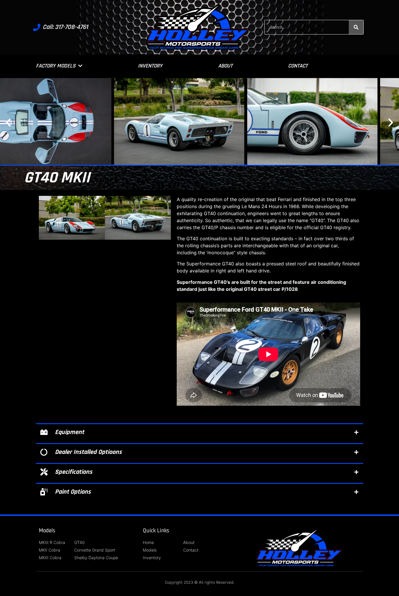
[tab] (199, 432)
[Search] (356, 27)
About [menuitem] (225, 66)
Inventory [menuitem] (150, 66)
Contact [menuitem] (298, 66)
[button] (8, 122)
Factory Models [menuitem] (55, 66)
